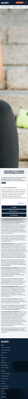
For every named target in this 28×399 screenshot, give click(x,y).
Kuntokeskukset (4, 365)
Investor (2, 360)
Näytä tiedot (21, 203)
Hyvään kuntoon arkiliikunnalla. (13, 309)
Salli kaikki (14, 207)
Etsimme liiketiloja (4, 367)
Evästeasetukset (13, 211)
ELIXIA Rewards (4, 357)
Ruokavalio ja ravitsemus (17, 6)
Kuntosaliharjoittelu (5, 386)
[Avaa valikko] (26, 3)
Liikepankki (3, 383)
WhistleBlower (4, 362)
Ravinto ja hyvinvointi (5, 6)
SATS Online (3, 393)
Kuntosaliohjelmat (4, 388)
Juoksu (2, 391)
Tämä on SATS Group (5, 347)
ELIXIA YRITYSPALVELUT (6, 350)
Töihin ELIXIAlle (4, 352)
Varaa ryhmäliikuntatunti (6, 373)
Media (2, 355)
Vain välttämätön (14, 215)
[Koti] (5, 3)
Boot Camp (3, 381)
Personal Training (4, 378)
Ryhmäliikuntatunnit (5, 376)
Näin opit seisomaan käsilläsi (11, 329)
